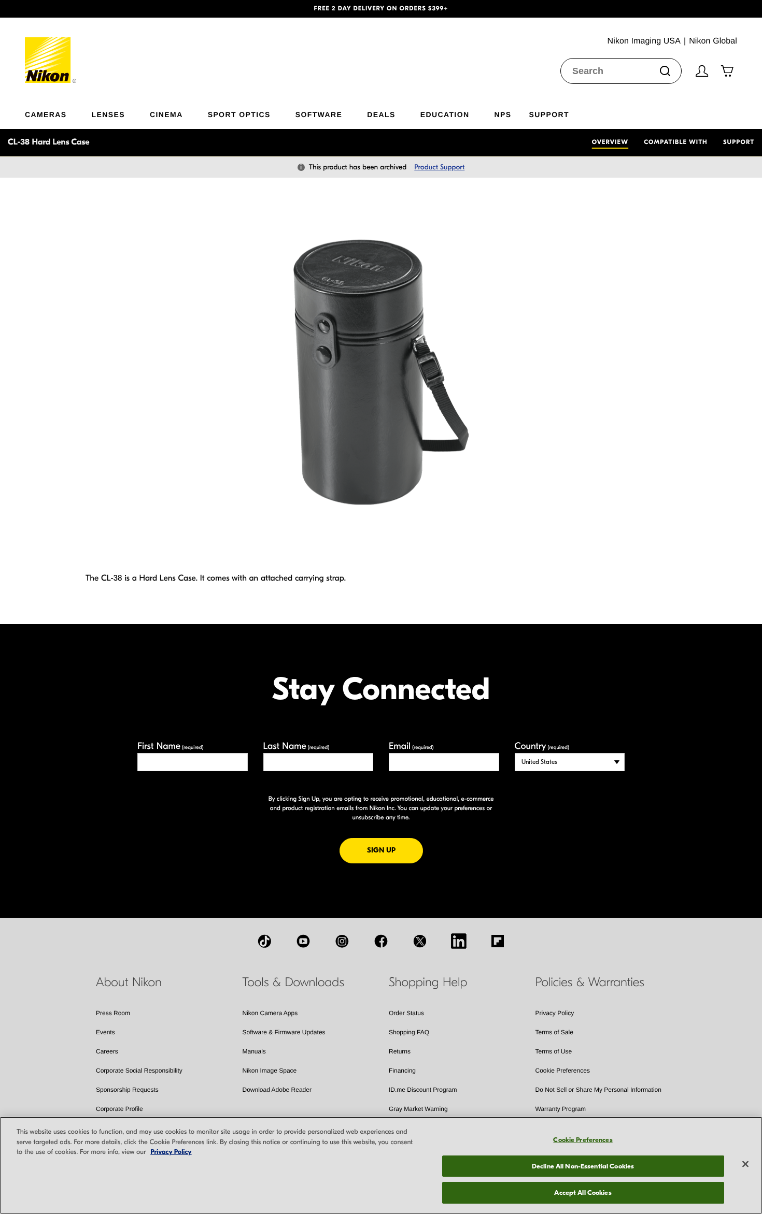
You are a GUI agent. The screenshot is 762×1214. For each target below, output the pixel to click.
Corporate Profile (119, 1108)
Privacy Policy (554, 1013)
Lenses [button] (108, 114)
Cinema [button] (166, 114)
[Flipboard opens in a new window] (497, 941)
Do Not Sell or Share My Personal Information (598, 1089)
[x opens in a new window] (420, 941)
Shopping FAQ (409, 1032)
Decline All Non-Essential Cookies (583, 1166)
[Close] (745, 1164)
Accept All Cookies (582, 1192)
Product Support (439, 167)
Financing (402, 1070)
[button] (57, 9)
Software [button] (319, 114)
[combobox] (621, 71)
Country (542, 746)
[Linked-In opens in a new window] (459, 941)
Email (411, 746)
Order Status (406, 1013)
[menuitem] (58, 112)
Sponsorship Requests (127, 1089)
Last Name (296, 746)
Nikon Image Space (270, 1070)
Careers (107, 1051)
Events (105, 1032)
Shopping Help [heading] (428, 982)
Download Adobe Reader (277, 1089)
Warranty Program (560, 1108)
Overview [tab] (610, 142)
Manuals (254, 1051)
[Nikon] (51, 50)
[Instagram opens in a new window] (342, 941)
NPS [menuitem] (502, 114)
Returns (400, 1051)
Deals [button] (381, 114)
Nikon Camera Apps (270, 1013)
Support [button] (549, 114)
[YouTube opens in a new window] (303, 941)
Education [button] (445, 114)
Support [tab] (738, 142)
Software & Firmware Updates (284, 1032)
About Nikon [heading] (129, 982)
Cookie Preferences (562, 1070)
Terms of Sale (554, 1032)
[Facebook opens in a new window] (381, 941)
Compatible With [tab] (676, 142)
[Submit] (665, 71)
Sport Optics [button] (239, 114)
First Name (170, 746)
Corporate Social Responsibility (139, 1070)
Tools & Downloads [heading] (293, 982)
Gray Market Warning (418, 1108)
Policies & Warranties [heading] (589, 982)
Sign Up (395, 850)
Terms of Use (553, 1051)
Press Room (113, 1013)
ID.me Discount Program (423, 1089)
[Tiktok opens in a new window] (264, 941)
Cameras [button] (46, 114)
